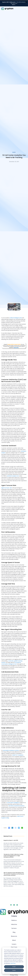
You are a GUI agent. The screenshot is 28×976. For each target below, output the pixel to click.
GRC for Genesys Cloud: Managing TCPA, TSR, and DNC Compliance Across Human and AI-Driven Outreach (14, 874)
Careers (14, 944)
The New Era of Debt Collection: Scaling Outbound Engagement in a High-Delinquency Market (13, 856)
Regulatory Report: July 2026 (11, 840)
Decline (14, 970)
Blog (14, 932)
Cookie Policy (12, 963)
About (14, 940)
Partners (14, 928)
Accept (14, 966)
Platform (14, 920)
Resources (14, 936)
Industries (14, 924)
